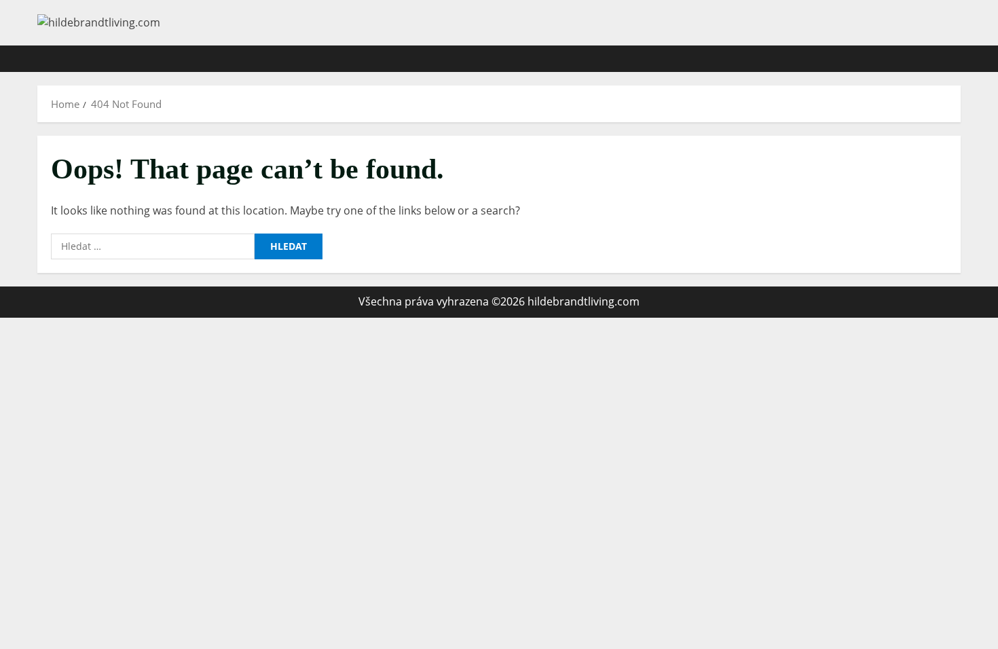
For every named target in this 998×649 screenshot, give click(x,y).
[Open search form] (957, 58)
